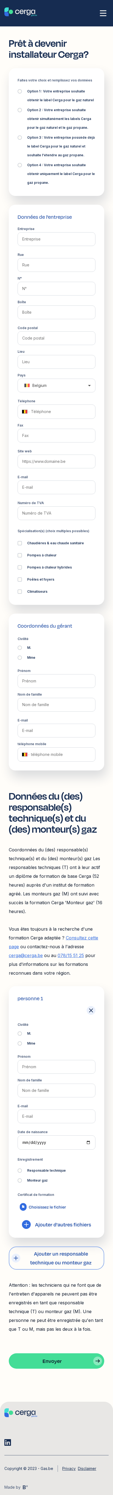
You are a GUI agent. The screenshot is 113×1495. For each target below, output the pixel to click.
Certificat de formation (36, 1195)
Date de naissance (33, 1132)
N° (20, 278)
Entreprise (26, 229)
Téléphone (26, 401)
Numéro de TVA (31, 503)
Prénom (24, 671)
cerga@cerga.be (26, 955)
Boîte (22, 302)
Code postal (28, 328)
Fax (20, 425)
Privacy (69, 1468)
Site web (25, 451)
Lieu (21, 351)
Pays (22, 375)
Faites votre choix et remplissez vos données (55, 80)
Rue (21, 255)
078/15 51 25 (71, 955)
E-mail (23, 477)
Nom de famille (30, 694)
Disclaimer (87, 1468)
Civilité (23, 639)
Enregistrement (30, 1159)
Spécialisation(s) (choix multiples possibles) (53, 531)
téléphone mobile (32, 744)
